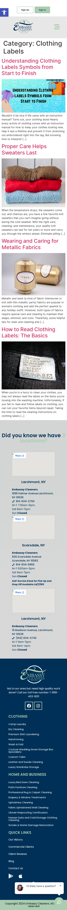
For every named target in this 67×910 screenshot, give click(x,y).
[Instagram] (38, 706)
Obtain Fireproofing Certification (28, 812)
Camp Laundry (17, 724)
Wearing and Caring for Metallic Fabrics (30, 244)
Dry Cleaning (16, 729)
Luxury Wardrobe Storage (23, 767)
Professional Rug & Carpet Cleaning (30, 792)
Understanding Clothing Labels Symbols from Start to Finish (31, 67)
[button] (4, 12)
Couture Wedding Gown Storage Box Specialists (30, 751)
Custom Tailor (17, 757)
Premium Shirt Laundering (23, 734)
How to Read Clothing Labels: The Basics (28, 332)
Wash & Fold (15, 744)
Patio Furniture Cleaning (22, 787)
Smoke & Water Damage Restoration (31, 825)
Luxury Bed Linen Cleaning (23, 782)
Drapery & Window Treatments (27, 797)
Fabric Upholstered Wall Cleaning (28, 807)
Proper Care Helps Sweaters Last (24, 149)
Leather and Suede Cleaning (25, 762)
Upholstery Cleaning (20, 802)
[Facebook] (29, 706)
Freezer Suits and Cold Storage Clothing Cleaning (32, 819)
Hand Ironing (15, 739)
